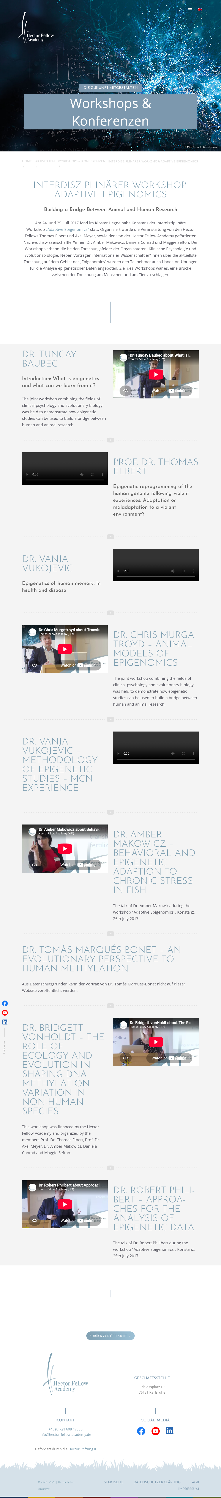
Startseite (113, 1482)
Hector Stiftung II (82, 1449)
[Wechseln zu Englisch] (200, 9)
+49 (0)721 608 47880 (65, 1429)
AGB (195, 1482)
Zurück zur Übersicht (110, 1335)
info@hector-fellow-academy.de (65, 1434)
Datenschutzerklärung (157, 1482)
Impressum (188, 1489)
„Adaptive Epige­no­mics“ (67, 229)
